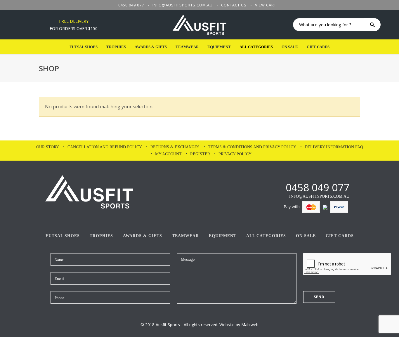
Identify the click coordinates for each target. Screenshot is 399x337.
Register (200, 154)
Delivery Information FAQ (334, 147)
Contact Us (234, 5)
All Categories (256, 47)
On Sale (290, 47)
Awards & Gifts (151, 47)
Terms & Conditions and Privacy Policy (252, 147)
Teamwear (187, 47)
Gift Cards (318, 47)
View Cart (265, 5)
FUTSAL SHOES (84, 47)
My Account (168, 154)
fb (271, 187)
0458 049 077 (131, 5)
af (281, 187)
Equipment (219, 47)
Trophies (116, 47)
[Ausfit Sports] (199, 24)
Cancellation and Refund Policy (104, 147)
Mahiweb (250, 324)
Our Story (47, 147)
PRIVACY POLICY (234, 154)
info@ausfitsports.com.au (182, 5)
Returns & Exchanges (175, 147)
